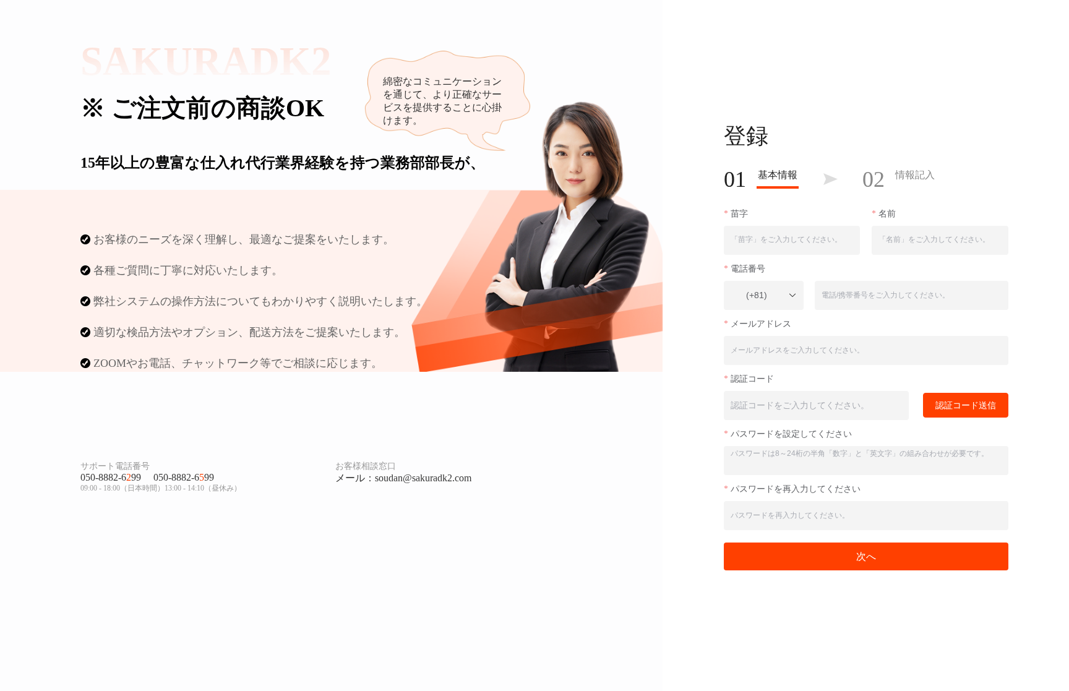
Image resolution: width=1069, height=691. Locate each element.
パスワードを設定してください (791, 434)
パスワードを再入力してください (796, 489)
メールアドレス (761, 323)
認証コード (752, 379)
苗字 (739, 213)
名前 (887, 213)
